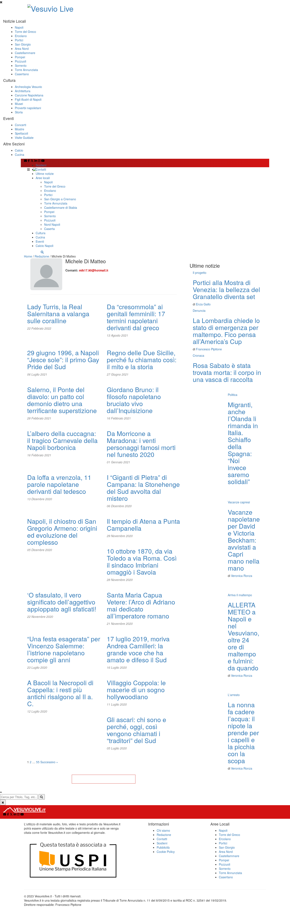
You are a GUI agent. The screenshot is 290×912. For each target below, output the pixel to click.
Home (28, 256)
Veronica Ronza (241, 576)
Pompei (20, 57)
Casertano (22, 74)
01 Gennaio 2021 (118, 462)
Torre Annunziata (26, 70)
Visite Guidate (24, 137)
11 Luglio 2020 (117, 704)
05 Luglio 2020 (117, 748)
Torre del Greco (25, 31)
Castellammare (25, 53)
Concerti (20, 125)
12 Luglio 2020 (37, 711)
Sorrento (21, 65)
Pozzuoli (20, 61)
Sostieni (41, 165)
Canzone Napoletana (29, 95)
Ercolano (21, 36)
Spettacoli (21, 133)
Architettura (22, 91)
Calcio (19, 150)
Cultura (40, 233)
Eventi (40, 241)
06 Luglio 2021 (37, 374)
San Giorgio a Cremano (60, 199)
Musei (19, 104)
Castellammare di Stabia (60, 207)
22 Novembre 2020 (40, 616)
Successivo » (49, 762)
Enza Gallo (203, 304)
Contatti (41, 169)
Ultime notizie (45, 173)
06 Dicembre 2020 (119, 506)
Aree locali (43, 178)
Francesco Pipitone (209, 349)
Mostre (19, 129)
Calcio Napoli (44, 246)
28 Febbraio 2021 (39, 418)
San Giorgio (23, 44)
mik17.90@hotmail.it (93, 270)
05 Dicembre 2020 (39, 550)
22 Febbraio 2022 (39, 328)
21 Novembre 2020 (120, 623)
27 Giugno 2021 (117, 374)
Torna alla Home (103, 779)
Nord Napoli (52, 224)
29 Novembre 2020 (120, 536)
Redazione (42, 256)
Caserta (49, 229)
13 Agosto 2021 (117, 335)
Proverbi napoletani (28, 108)
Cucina (19, 154)
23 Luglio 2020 (37, 667)
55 (37, 762)
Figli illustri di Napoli (28, 99)
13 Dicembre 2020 (39, 499)
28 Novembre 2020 (120, 580)
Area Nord (22, 48)
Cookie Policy (166, 851)
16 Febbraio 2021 (119, 418)
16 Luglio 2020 (117, 667)
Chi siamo (163, 830)
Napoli (19, 27)
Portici (19, 40)
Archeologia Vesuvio (28, 87)
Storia (19, 112)
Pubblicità (163, 847)
